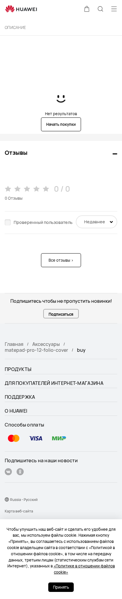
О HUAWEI (16, 411)
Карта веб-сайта (19, 511)
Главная (14, 344)
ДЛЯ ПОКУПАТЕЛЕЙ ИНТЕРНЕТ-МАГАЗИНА (54, 383)
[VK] (8, 472)
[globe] (7, 499)
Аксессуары (46, 344)
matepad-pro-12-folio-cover (36, 350)
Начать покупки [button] (61, 124)
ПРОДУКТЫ (18, 369)
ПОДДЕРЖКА (20, 397)
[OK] (20, 472)
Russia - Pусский (24, 499)
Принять (61, 587)
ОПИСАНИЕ (15, 27)
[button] (87, 9)
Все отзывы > (61, 260)
